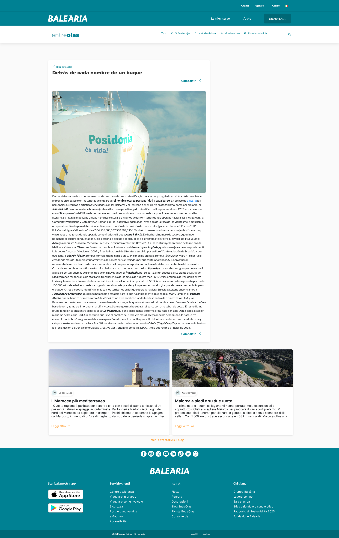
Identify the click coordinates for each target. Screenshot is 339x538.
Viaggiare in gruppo (123, 496)
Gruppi (245, 5)
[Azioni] (286, 6)
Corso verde (180, 516)
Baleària (192, 200)
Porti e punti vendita (123, 511)
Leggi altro (59, 426)
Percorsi (177, 496)
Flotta (175, 491)
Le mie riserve (220, 18)
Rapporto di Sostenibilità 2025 (254, 511)
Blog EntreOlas (181, 506)
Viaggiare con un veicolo (126, 501)
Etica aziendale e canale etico (253, 506)
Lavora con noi (243, 496)
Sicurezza (116, 506)
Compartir (188, 81)
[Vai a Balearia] (68, 18)
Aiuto (247, 18)
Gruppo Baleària (244, 491)
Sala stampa (241, 501)
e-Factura (116, 516)
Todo (163, 33)
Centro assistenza (122, 491)
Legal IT (194, 534)
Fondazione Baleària (246, 516)
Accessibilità (118, 521)
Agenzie (259, 5)
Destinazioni (180, 501)
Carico (276, 5)
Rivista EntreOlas (183, 511)
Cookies (206, 534)
